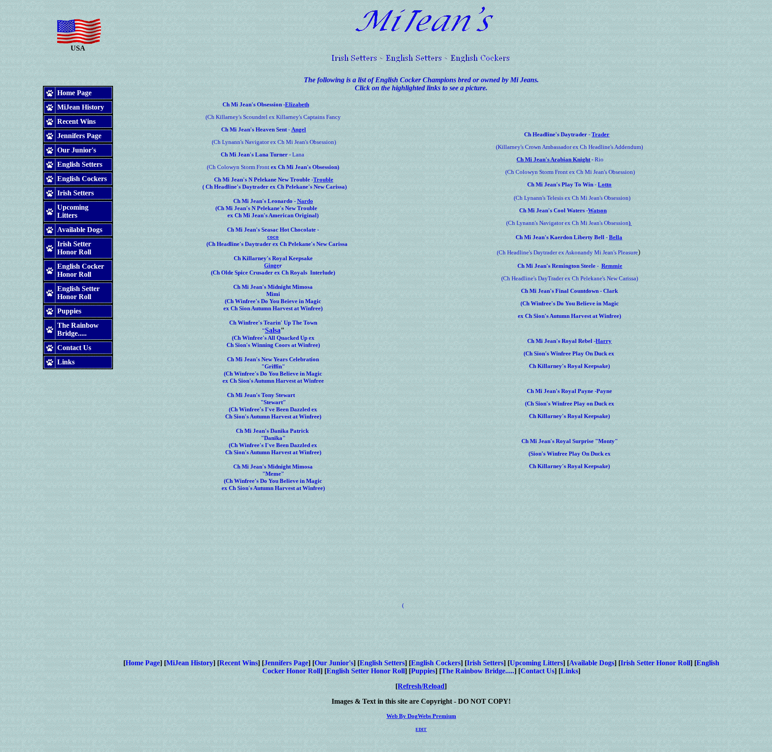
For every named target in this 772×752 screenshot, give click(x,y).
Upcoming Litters (536, 663)
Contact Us (537, 671)
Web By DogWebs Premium (421, 716)
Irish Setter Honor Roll (655, 663)
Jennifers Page (286, 663)
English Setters (382, 663)
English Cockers (436, 663)
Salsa (273, 330)
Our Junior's (334, 663)
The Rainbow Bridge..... (477, 671)
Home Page (143, 663)
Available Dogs (591, 663)
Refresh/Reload (421, 686)
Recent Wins (238, 663)
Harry (604, 341)
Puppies (423, 671)
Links (569, 671)
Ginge (271, 265)
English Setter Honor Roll (366, 671)
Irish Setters (485, 663)
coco (273, 236)
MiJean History (189, 663)
